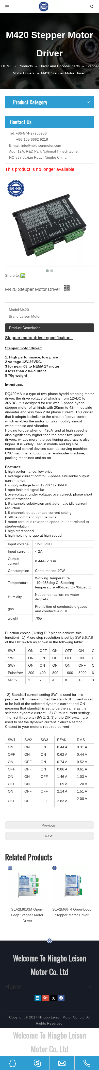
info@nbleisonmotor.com (41, 145)
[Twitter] (53, 998)
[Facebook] (61, 998)
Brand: (14, 316)
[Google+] (45, 998)
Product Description (25, 328)
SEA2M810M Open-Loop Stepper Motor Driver (27, 915)
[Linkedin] (38, 998)
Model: (14, 310)
